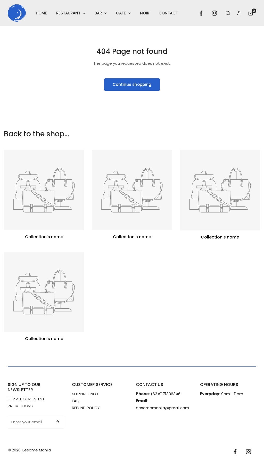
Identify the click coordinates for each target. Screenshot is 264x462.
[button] (71, 13)
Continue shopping (132, 84)
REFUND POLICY (86, 407)
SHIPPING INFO (85, 394)
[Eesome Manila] (17, 13)
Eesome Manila (36, 450)
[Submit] (57, 422)
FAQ (75, 400)
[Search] (228, 13)
